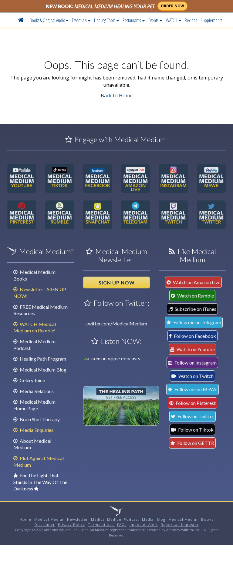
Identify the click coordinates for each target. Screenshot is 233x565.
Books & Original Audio (47, 20)
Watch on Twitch (195, 376)
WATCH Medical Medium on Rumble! (34, 327)
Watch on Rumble (195, 295)
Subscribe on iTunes (195, 309)
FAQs (122, 524)
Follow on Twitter (195, 416)
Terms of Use (101, 524)
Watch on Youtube (195, 349)
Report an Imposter (180, 524)
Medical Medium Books (190, 519)
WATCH (172, 20)
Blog (161, 519)
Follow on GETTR (195, 443)
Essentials (79, 20)
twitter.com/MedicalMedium (116, 323)
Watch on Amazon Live (196, 282)
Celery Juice (32, 380)
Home (25, 519)
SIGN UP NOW (117, 282)
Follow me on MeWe (195, 389)
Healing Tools (105, 20)
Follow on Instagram (195, 362)
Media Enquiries (36, 430)
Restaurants (132, 20)
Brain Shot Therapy (39, 419)
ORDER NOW (172, 5)
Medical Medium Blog (42, 369)
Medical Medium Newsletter (61, 519)
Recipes (191, 20)
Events (153, 20)
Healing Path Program (42, 359)
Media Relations (36, 391)
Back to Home (117, 95)
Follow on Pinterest (195, 403)
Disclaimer (45, 524)
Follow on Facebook (194, 336)
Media (148, 519)
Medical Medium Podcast (115, 519)
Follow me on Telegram (196, 322)
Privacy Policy (71, 524)
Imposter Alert (144, 524)
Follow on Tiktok (195, 429)
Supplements (211, 20)
